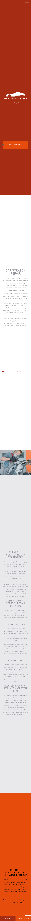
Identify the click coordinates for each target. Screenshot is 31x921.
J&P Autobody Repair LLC (15, 99)
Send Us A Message (23, 918)
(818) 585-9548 (16, 145)
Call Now (16, 372)
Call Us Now (7, 918)
